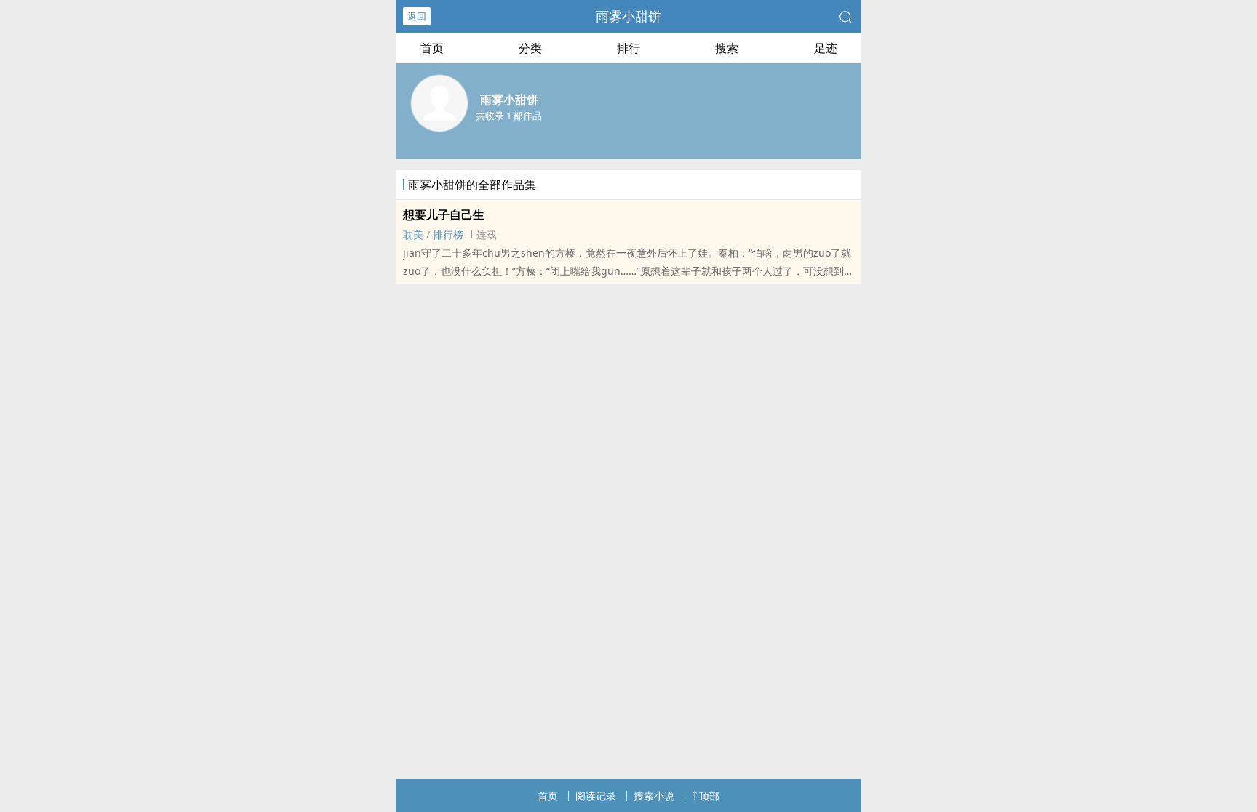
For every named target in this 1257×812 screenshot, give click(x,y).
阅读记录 (595, 796)
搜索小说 (654, 796)
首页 (432, 48)
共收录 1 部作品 (509, 115)
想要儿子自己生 (443, 214)
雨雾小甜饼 (628, 16)
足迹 (825, 48)
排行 (628, 48)
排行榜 (448, 234)
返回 (416, 16)
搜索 (726, 48)
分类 (530, 48)
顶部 (709, 796)
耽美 (413, 234)
